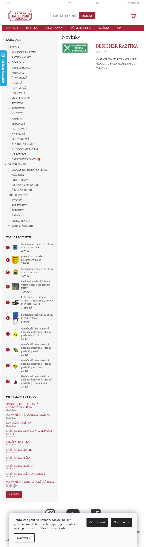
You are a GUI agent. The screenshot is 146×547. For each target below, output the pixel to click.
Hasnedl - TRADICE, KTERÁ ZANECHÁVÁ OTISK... (22, 405)
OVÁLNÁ (17, 83)
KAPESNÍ (17, 118)
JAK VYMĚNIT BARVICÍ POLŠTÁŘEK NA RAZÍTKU (30, 483)
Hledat (87, 15)
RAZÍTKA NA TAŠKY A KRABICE (25, 473)
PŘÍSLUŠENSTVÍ (18, 195)
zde (63, 528)
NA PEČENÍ (18, 134)
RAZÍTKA (13, 47)
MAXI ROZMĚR (21, 98)
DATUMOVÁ (19, 88)
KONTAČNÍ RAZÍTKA (18, 422)
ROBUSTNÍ (18, 108)
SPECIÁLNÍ (18, 123)
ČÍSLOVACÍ (18, 93)
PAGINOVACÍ (19, 129)
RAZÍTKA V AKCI (22, 57)
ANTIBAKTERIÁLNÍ (24, 144)
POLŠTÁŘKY (19, 205)
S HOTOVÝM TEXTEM (25, 149)
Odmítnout (97, 522)
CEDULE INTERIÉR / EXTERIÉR (30, 169)
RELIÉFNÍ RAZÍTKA (18, 441)
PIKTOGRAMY (20, 180)
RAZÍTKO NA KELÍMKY (20, 465)
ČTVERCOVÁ (19, 78)
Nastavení (24, 538)
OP (69, 3)
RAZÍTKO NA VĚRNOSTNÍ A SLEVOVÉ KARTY (29, 432)
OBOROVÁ (18, 62)
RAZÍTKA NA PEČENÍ (19, 457)
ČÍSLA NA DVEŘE (22, 190)
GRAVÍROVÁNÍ (17, 164)
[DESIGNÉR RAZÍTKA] (75, 47)
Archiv (14, 494)
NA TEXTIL (18, 113)
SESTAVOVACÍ (20, 139)
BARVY (16, 215)
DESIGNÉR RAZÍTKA (117, 46)
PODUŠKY (18, 210)
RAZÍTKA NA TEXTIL (19, 449)
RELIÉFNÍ (17, 103)
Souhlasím (121, 522)
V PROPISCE (19, 154)
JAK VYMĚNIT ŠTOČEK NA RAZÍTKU (28, 414)
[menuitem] (12, 28)
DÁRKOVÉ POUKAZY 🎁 (26, 159)
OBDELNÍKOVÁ (21, 67)
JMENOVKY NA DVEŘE (25, 185)
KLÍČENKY (18, 174)
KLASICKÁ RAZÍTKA (24, 52)
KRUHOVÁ (18, 72)
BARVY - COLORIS (22, 225)
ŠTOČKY (17, 200)
